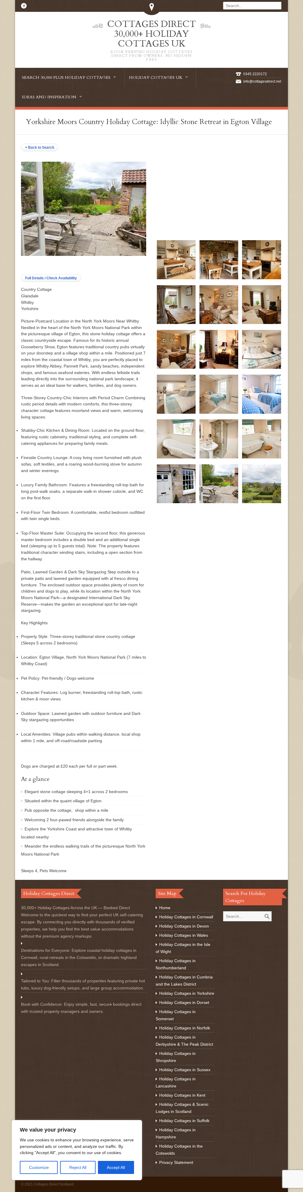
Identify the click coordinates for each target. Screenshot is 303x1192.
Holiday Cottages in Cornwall (186, 917)
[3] (261, 277)
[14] (218, 457)
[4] (176, 322)
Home (164, 907)
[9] (261, 367)
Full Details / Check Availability (51, 278)
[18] (261, 501)
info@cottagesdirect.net (262, 81)
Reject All (77, 1167)
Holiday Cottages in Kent (182, 1095)
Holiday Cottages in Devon (184, 926)
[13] (176, 457)
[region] (77, 1150)
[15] (261, 457)
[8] (218, 367)
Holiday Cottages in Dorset (184, 1002)
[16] (176, 501)
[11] (218, 412)
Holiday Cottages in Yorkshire (186, 993)
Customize (39, 1167)
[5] (218, 322)
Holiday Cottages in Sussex (184, 1069)
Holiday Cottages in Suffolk (184, 1120)
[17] (218, 501)
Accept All (116, 1167)
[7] (176, 367)
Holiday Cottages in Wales (183, 935)
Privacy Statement (176, 1162)
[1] (176, 277)
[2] (218, 277)
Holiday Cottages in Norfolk (184, 1028)
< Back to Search (39, 147)
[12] (261, 412)
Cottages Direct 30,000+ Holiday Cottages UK (151, 40)
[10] (176, 412)
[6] (261, 322)
